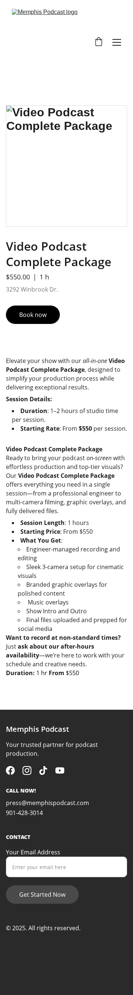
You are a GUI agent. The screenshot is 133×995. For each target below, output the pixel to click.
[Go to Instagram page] (27, 770)
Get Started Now (42, 894)
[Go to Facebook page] (10, 770)
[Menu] (116, 42)
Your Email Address (33, 852)
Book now (33, 315)
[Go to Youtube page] (59, 770)
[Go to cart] (98, 42)
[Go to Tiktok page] (43, 770)
